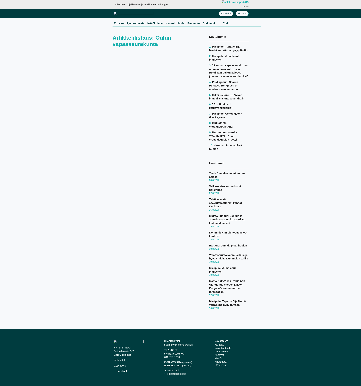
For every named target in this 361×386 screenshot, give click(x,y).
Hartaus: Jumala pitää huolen (228, 245)
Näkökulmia (155, 23)
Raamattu (193, 23)
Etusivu (119, 23)
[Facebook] (115, 371)
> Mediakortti (171, 370)
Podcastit (209, 23)
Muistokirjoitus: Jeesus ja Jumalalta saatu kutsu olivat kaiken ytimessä (227, 219)
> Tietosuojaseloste (175, 373)
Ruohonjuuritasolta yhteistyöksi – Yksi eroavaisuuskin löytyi (223, 136)
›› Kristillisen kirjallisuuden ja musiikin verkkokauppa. (141, 4)
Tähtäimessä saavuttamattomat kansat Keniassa (225, 203)
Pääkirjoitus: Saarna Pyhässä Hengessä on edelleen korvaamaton (223, 86)
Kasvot (170, 23)
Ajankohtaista (136, 23)
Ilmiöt (181, 23)
